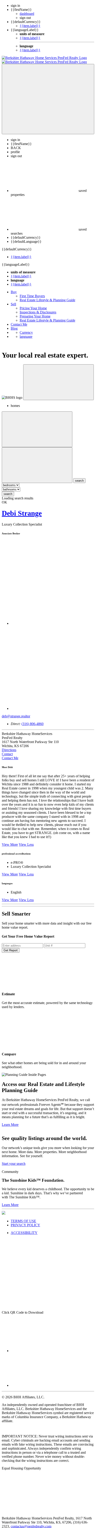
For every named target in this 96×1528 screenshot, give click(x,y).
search (8, 490)
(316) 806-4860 (32, 720)
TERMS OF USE (23, 1217)
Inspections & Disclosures (38, 308)
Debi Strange (22, 509)
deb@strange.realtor (16, 712)
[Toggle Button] (48, 95)
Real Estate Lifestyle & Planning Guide (47, 296)
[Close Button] (37, 425)
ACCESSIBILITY (24, 1229)
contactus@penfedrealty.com (31, 1522)
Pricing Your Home (33, 304)
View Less (26, 840)
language (26, 332)
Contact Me (19, 320)
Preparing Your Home (35, 312)
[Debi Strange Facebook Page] (52, 619)
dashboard (27, 14)
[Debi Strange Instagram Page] (52, 704)
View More (10, 840)
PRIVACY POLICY (25, 1221)
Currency (26, 328)
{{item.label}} (30, 26)
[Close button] (58, 378)
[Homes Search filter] (37, 461)
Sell (13, 300)
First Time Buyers (32, 292)
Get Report (11, 946)
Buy (14, 288)
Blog (14, 324)
